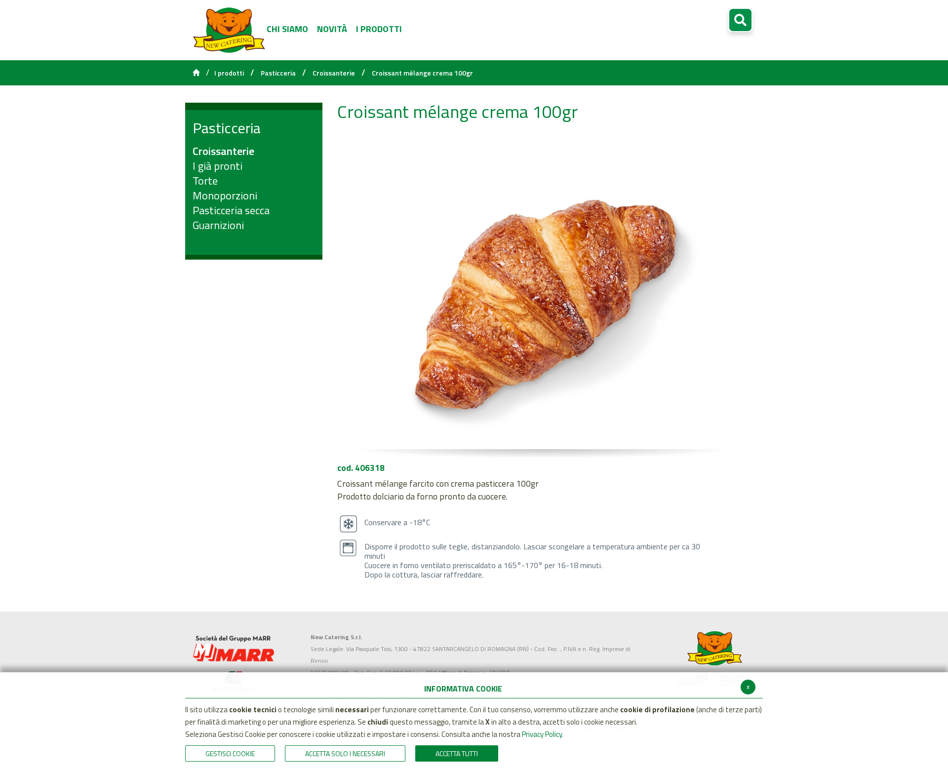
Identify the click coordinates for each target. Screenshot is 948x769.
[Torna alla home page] (196, 73)
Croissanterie (334, 73)
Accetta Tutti (456, 753)
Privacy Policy (542, 734)
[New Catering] (233, 648)
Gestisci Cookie (230, 753)
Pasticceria (278, 73)
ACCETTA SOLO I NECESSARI (345, 753)
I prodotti (229, 73)
